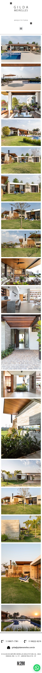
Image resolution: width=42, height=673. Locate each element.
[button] (21, 29)
